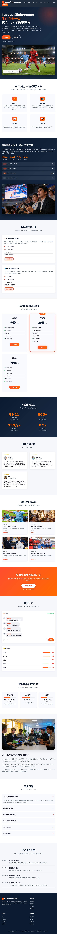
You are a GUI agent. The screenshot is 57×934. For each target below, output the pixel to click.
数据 (33, 2)
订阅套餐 (32, 906)
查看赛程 (16, 37)
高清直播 (32, 901)
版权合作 (32, 916)
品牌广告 (32, 921)
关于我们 (4, 924)
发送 (51, 640)
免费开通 (15, 344)
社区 (41, 2)
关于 (48, 2)
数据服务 (32, 903)
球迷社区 (4, 919)
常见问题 (53, 2)
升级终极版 (14, 387)
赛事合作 (32, 919)
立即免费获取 (28, 586)
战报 (45, 2)
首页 (25, 2)
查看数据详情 (9, 289)
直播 (29, 2)
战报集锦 (32, 908)
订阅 (37, 2)
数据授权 (32, 924)
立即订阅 (42, 347)
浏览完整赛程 (9, 259)
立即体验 (5, 4)
